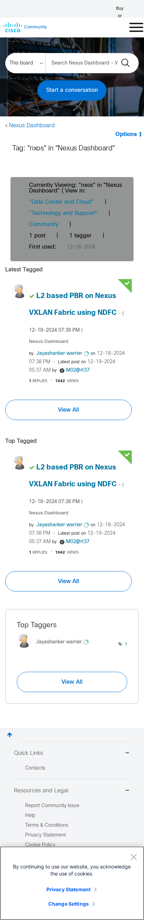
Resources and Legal (41, 790)
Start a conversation (72, 90)
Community (43, 224)
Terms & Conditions (46, 825)
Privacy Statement (68, 889)
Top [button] (9, 734)
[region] (72, 883)
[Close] (133, 856)
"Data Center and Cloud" (61, 202)
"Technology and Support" (63, 213)
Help (30, 815)
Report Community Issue (52, 806)
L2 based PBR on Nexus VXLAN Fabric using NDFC (76, 313)
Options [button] (126, 134)
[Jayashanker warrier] (55, 649)
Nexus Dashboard (32, 125)
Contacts (35, 768)
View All (68, 410)
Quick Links (28, 753)
